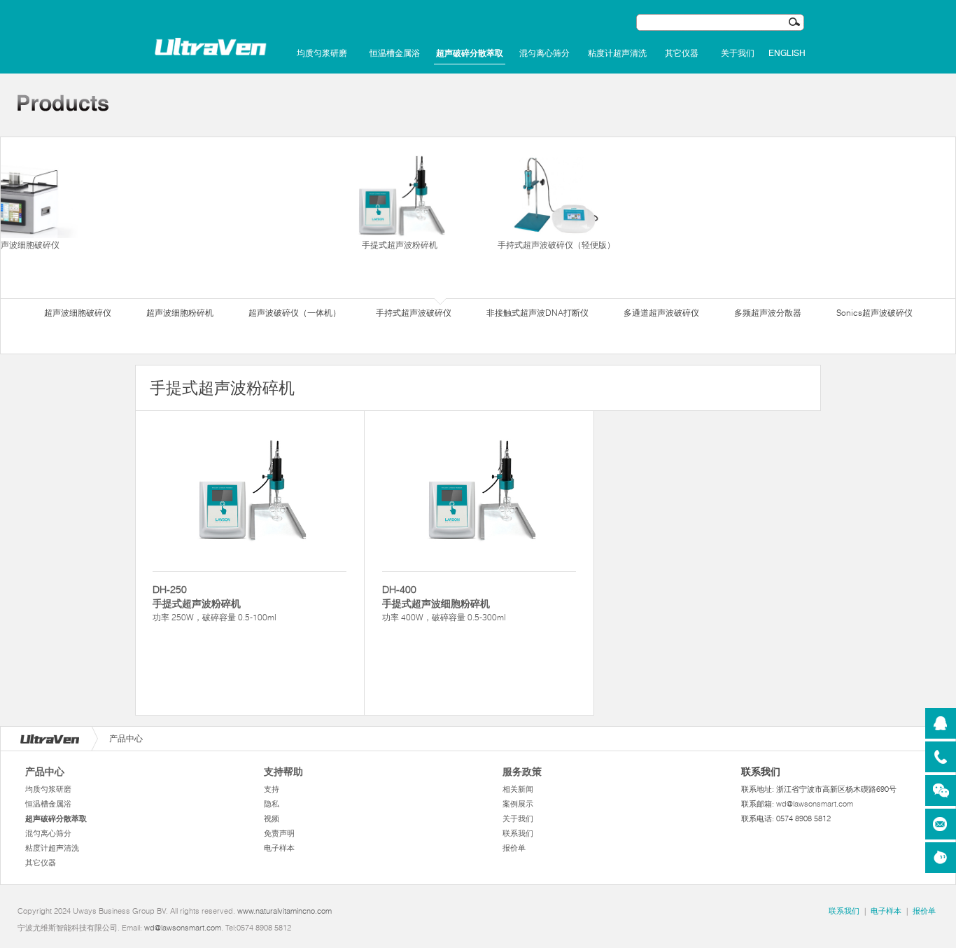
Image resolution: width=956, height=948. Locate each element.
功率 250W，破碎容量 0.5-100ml (214, 602)
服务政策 (522, 771)
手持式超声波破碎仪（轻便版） (556, 244)
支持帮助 (283, 771)
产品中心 (44, 771)
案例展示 (517, 804)
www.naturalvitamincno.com (284, 911)
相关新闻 (517, 789)
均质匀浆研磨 (322, 53)
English (787, 53)
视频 (271, 818)
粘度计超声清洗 (617, 53)
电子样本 (279, 848)
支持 (271, 789)
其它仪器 (681, 53)
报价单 (514, 848)
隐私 (271, 804)
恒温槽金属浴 (395, 53)
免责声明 (279, 833)
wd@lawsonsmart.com (814, 804)
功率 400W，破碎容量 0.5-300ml (444, 602)
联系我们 (517, 833)
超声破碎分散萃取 (469, 53)
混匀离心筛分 (544, 53)
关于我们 (737, 53)
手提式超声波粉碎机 (399, 244)
